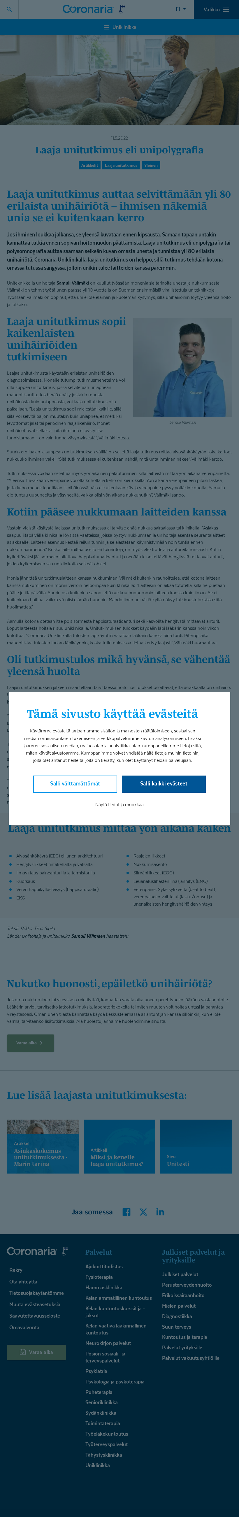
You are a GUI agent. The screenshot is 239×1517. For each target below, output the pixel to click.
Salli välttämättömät (75, 783)
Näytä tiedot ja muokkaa (119, 804)
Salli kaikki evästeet (163, 783)
